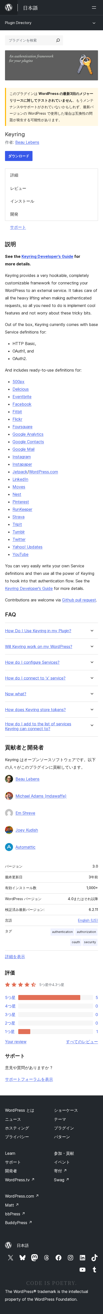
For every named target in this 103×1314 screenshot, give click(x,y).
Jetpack (20, 471)
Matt (12, 1205)
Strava (18, 516)
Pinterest (20, 501)
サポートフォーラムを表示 (29, 1079)
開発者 (11, 1170)
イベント (62, 1162)
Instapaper (22, 464)
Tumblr (18, 531)
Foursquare (22, 426)
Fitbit (17, 411)
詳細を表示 (15, 956)
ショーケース (66, 1110)
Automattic (26, 847)
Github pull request (79, 599)
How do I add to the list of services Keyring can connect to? (38, 726)
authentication (62, 932)
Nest (16, 494)
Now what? (15, 694)
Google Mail (23, 449)
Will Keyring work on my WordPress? (38, 646)
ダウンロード (18, 156)
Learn (10, 1153)
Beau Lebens (27, 142)
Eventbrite (22, 396)
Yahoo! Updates (27, 546)
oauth (76, 942)
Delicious (20, 389)
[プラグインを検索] (58, 40)
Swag (61, 1179)
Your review (15, 1041)
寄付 (60, 1170)
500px (18, 381)
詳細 (14, 175)
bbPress (15, 1213)
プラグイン (64, 1127)
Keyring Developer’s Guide (47, 256)
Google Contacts (28, 441)
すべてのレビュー (82, 1041)
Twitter (19, 539)
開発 (14, 214)
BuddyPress (18, 1222)
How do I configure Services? (32, 662)
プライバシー (17, 1136)
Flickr (17, 419)
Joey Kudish (27, 830)
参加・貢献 (64, 1153)
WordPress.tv (20, 1179)
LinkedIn (20, 479)
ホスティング (17, 1127)
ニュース (13, 1119)
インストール (22, 201)
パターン (62, 1136)
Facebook (22, 404)
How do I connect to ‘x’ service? (35, 678)
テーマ (60, 1119)
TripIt (17, 524)
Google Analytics (28, 434)
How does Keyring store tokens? (35, 709)
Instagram (21, 456)
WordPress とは (19, 1110)
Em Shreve (25, 812)
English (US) (88, 920)
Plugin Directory (18, 23)
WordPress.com (43, 471)
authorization (86, 932)
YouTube (20, 554)
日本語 (23, 1245)
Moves (18, 486)
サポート (18, 227)
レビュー (18, 188)
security (90, 942)
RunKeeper (22, 509)
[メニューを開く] (95, 7)
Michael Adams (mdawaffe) (41, 795)
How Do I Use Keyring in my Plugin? (38, 630)
